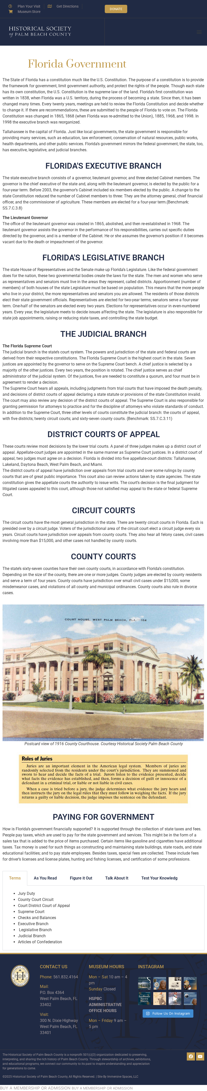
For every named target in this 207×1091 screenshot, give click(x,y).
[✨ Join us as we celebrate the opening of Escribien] (144, 998)
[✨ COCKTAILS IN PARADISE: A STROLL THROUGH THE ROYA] (144, 983)
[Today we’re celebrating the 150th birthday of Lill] (159, 998)
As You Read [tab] (45, 878)
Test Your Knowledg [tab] (159, 878)
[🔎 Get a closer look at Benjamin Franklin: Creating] (190, 998)
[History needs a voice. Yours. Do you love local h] (190, 983)
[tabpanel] (103, 918)
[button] (199, 32)
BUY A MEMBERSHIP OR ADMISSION (35, 1087)
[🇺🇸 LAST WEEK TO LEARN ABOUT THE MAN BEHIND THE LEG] (159, 983)
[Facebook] (191, 1056)
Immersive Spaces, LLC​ (122, 1076)
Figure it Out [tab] (81, 878)
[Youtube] (200, 1056)
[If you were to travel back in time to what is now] (175, 983)
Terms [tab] (15, 878)
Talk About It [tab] (116, 878)
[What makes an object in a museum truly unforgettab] (175, 998)
